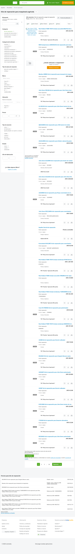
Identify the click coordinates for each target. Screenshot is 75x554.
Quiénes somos (5, 523)
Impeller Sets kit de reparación (47, 227)
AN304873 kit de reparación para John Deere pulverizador (55, 372)
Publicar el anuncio (54, 67)
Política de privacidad (24, 526)
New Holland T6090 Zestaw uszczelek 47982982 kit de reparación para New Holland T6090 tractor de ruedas (21, 509)
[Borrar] (21, 22)
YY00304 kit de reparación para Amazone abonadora (53, 420)
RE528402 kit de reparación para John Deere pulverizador (55, 436)
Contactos (4, 528)
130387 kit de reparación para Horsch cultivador (52, 388)
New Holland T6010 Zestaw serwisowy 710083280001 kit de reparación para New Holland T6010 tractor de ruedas (21, 491)
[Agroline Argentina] (6, 2)
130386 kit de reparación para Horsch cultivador (52, 340)
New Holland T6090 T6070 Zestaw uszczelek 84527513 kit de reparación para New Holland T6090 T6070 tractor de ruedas (21, 504)
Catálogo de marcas (24, 533)
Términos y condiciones (24, 523)
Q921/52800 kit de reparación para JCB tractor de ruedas (54, 125)
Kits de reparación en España (8, 513)
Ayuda (3, 526)
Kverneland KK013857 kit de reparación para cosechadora (55, 243)
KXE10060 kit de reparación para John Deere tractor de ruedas (56, 404)
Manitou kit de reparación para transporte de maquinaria (15, 483)
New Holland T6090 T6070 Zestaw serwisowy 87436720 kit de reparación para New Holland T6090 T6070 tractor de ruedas (21, 500)
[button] (68, 40)
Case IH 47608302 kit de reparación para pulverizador (53, 308)
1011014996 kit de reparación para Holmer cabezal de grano (55, 141)
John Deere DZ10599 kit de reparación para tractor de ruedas (56, 160)
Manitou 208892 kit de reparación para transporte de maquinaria (56, 74)
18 (49, 464)
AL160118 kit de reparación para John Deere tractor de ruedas (56, 106)
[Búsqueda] (21, 3)
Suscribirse (29, 455)
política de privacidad (55, 457)
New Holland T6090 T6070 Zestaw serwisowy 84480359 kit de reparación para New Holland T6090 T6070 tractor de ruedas (21, 495)
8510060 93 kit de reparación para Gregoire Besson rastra (55, 356)
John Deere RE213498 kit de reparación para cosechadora (55, 211)
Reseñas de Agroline (24, 531)
